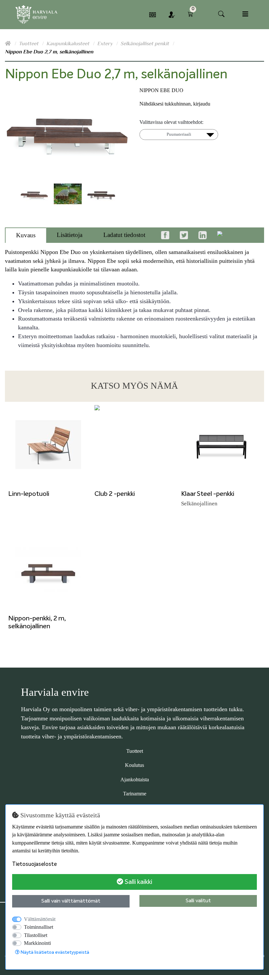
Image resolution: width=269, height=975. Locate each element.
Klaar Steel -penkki (207, 494)
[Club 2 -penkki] (134, 445)
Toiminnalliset (38, 927)
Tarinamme (134, 793)
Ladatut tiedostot (124, 234)
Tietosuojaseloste (34, 864)
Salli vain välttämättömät (70, 901)
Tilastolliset (35, 935)
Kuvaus (25, 235)
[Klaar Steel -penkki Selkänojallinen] (221, 445)
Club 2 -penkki (114, 494)
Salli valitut (198, 901)
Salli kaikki (137, 882)
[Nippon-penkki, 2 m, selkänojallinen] (48, 569)
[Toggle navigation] (245, 14)
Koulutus (134, 765)
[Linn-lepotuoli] (48, 445)
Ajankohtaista (134, 779)
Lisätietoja (69, 234)
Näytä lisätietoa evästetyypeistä (54, 952)
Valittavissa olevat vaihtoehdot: (171, 122)
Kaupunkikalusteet (68, 44)
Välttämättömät (39, 919)
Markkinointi (37, 943)
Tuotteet (29, 44)
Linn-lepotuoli (28, 494)
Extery (105, 44)
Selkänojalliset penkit (145, 44)
